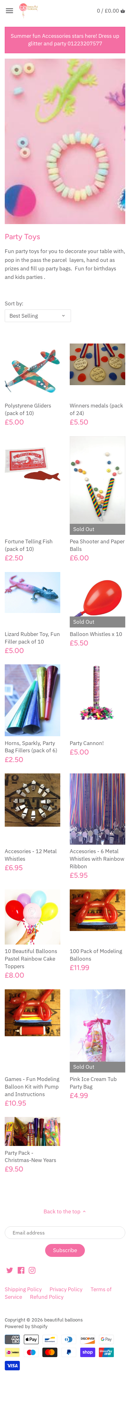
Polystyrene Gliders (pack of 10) (28, 409)
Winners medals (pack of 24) (96, 409)
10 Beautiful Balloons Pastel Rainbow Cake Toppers (31, 959)
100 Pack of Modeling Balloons (96, 955)
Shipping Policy (23, 1289)
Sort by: (14, 303)
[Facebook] (21, 1270)
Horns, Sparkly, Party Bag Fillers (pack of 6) (31, 747)
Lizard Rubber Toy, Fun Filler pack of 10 (32, 638)
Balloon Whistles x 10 (96, 634)
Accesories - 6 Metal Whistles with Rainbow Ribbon (97, 859)
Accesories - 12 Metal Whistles (31, 855)
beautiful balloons (63, 1319)
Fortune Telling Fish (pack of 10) (29, 545)
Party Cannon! (87, 743)
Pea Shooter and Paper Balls (97, 545)
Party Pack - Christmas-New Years (30, 1156)
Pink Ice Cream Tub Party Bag (93, 1083)
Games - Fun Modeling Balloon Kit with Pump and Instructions (32, 1087)
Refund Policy (46, 1296)
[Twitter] (9, 1270)
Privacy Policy (66, 1289)
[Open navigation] (9, 10)
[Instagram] (32, 1270)
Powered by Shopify (26, 1326)
